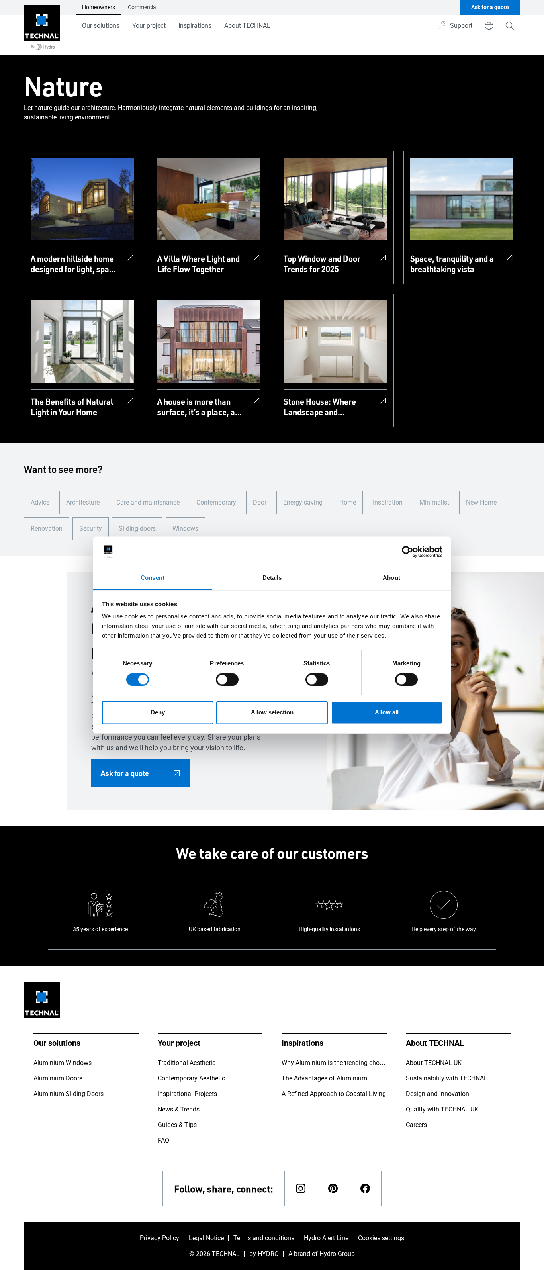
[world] (489, 26)
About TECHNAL (247, 25)
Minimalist (434, 502)
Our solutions (100, 25)
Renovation (47, 528)
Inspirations (194, 25)
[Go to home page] (42, 27)
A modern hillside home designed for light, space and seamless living (74, 263)
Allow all (387, 712)
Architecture (83, 502)
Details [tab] (272, 578)
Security (90, 528)
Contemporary (216, 502)
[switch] (227, 679)
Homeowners (98, 7)
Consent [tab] (152, 578)
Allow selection (272, 712)
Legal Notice (206, 1238)
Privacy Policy (159, 1238)
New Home (481, 502)
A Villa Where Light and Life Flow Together (198, 263)
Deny (158, 712)
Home (347, 502)
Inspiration (388, 502)
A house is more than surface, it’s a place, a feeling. (196, 406)
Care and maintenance (148, 502)
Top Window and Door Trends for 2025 (322, 263)
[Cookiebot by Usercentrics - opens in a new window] (407, 552)
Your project (149, 25)
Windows (185, 528)
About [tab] (391, 578)
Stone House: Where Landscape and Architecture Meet (320, 406)
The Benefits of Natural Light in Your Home (72, 406)
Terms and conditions (263, 1238)
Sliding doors (137, 528)
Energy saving (303, 502)
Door (259, 502)
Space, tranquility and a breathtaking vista (452, 263)
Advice (40, 502)
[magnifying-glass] (509, 26)
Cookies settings (381, 1238)
